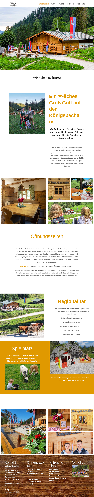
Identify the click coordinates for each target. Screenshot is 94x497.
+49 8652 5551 (12, 475)
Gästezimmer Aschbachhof (54, 470)
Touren (61, 4)
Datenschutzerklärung (57, 478)
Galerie (70, 4)
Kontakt (81, 4)
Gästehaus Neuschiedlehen (55, 475)
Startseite (44, 4)
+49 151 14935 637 (13, 479)
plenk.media (9, 492)
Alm (53, 4)
